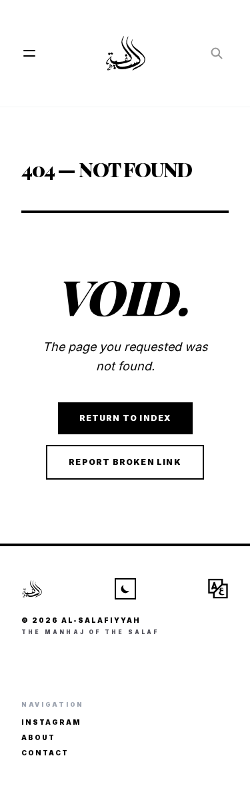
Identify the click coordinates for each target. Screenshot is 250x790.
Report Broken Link (125, 462)
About (38, 737)
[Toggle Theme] (125, 588)
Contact (45, 753)
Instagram (51, 722)
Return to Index (125, 418)
